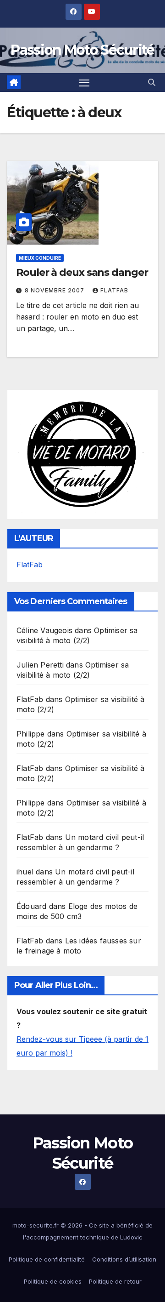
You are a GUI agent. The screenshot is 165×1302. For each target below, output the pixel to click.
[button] (151, 82)
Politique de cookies (53, 1281)
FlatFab (114, 290)
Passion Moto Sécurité (82, 49)
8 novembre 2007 (55, 290)
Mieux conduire (40, 258)
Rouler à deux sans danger (82, 272)
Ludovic (131, 1237)
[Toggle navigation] (84, 82)
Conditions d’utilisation (124, 1259)
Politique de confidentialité (47, 1259)
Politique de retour (115, 1281)
